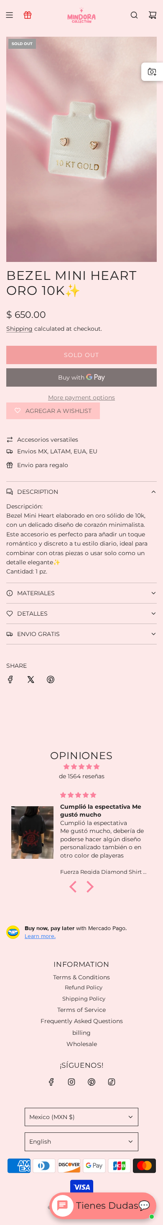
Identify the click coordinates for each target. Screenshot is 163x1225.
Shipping (19, 328)
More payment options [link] (81, 397)
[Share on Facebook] (10, 680)
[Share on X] (30, 680)
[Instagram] (71, 1082)
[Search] (134, 15)
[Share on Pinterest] (50, 680)
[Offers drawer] (27, 15)
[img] (81, 766)
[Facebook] (51, 1082)
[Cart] (152, 15)
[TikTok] (111, 1082)
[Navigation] (9, 15)
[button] (75, 887)
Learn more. (40, 936)
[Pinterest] (91, 1082)
